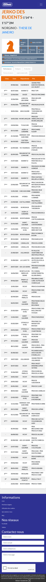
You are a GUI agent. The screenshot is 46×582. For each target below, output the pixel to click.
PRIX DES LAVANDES (35, 341)
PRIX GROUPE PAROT (36, 99)
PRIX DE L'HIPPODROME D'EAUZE (36, 148)
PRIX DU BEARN (36, 468)
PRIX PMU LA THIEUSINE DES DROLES (36, 111)
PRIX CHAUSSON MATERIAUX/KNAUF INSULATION (38, 185)
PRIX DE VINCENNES (38, 94)
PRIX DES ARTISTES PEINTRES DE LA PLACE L (38, 161)
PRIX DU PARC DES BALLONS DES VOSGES (37, 311)
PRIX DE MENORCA (38, 213)
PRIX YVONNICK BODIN (37, 234)
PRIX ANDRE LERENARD (35, 463)
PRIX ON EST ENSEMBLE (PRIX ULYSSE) (37, 366)
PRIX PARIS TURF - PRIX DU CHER (37, 474)
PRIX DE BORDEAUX (38, 136)
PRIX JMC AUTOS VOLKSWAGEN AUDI (37, 421)
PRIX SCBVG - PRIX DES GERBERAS (37, 346)
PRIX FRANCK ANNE (38, 404)
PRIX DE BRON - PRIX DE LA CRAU (37, 372)
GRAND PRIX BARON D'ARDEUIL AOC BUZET (38, 85)
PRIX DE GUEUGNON (35, 381)
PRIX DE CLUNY (36, 386)
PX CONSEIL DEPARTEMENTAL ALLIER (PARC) (37, 273)
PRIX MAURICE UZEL (38, 247)
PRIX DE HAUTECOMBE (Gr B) (37, 440)
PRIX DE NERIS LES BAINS (37, 457)
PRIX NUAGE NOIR (37, 105)
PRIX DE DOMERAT (38, 377)
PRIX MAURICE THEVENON (36, 207)
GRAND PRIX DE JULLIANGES (37, 359)
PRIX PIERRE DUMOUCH (35, 415)
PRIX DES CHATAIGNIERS (36, 224)
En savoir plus (24, 580)
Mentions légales (7, 504)
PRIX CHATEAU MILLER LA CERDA (37, 178)
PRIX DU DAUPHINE (38, 286)
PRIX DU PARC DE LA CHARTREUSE (38, 330)
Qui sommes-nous (7, 512)
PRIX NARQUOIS (37, 239)
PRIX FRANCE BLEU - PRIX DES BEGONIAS (38, 303)
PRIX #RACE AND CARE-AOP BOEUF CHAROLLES (37, 281)
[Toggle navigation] (41, 4)
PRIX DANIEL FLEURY (35, 131)
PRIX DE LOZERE (37, 243)
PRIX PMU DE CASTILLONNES (36, 202)
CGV (3, 501)
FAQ (3, 515)
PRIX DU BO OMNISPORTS (36, 173)
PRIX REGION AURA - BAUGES (38, 267)
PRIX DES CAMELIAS (38, 391)
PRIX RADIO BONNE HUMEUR (38, 167)
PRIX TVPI (34, 91)
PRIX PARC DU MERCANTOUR (36, 229)
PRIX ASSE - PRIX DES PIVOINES (37, 452)
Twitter (4, 527)
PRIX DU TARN (36, 484)
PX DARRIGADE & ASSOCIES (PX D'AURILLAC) (37, 353)
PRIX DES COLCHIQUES (36, 447)
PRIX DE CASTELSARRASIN (37, 218)
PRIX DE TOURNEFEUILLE (37, 125)
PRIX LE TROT (36, 479)
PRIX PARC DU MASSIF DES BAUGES (36, 324)
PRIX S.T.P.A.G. (36, 141)
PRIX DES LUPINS (37, 409)
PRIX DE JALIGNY (37, 434)
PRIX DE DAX (35, 297)
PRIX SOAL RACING (38, 154)
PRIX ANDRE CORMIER (35, 196)
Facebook (4, 523)
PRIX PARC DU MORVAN (36, 335)
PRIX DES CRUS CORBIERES (36, 191)
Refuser (18, 580)
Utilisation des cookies (8, 508)
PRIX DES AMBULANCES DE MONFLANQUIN (37, 119)
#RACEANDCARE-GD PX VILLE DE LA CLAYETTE (37, 260)
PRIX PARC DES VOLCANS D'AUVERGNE (36, 397)
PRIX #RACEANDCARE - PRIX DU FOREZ (37, 429)
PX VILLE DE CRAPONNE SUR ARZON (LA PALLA (37, 253)
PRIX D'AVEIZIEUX (37, 317)
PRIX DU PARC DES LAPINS (37, 291)
